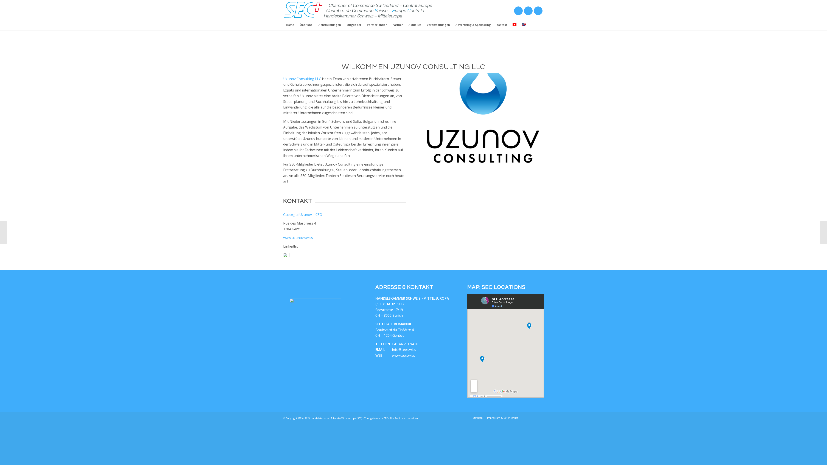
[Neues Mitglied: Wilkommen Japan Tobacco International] (823, 232)
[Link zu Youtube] (538, 12)
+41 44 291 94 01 (405, 344)
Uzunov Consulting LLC (302, 78)
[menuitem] (290, 24)
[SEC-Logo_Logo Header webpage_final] (358, 9)
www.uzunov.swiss (298, 237)
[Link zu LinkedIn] (528, 12)
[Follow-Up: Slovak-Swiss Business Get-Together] (3, 232)
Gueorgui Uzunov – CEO (302, 214)
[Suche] (541, 24)
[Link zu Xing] (518, 12)
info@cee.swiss (404, 349)
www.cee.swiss (403, 355)
